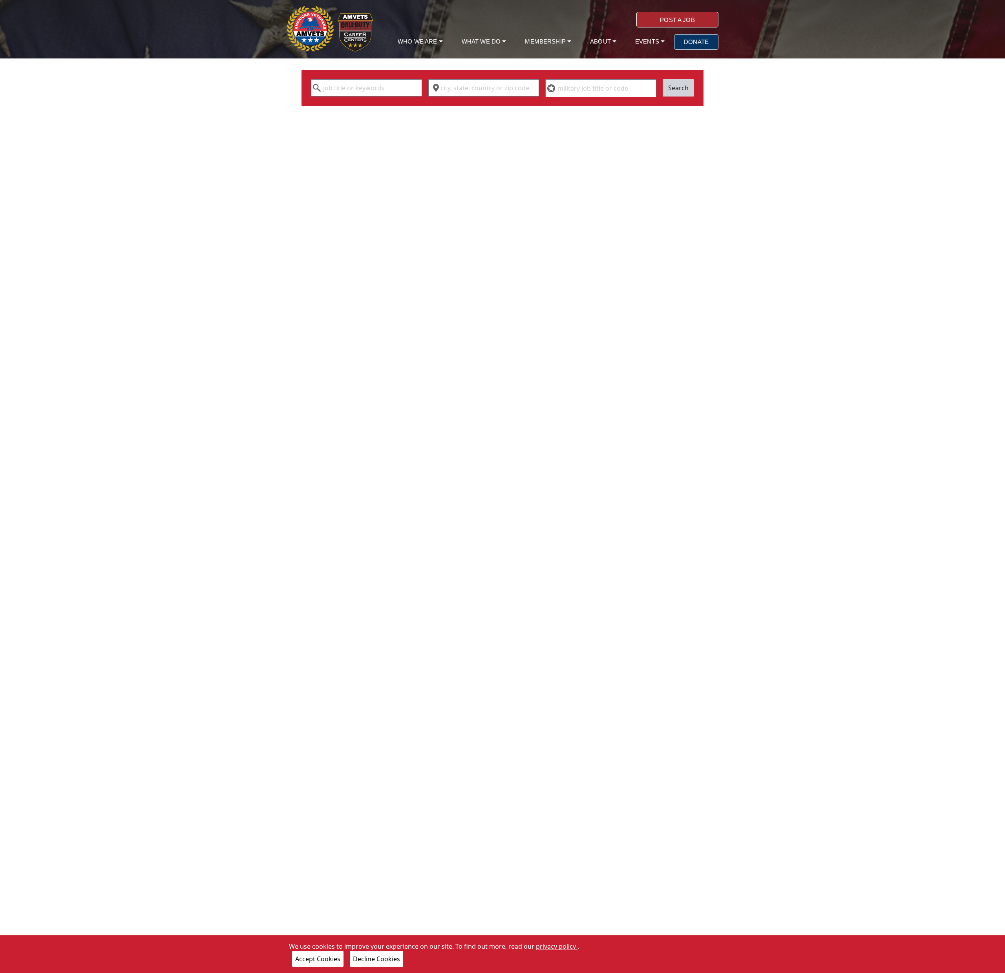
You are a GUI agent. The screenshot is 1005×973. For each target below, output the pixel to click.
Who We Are (418, 41)
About (601, 41)
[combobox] (366, 88)
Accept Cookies (317, 959)
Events (648, 41)
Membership (546, 41)
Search (678, 88)
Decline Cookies (376, 959)
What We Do (482, 41)
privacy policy (556, 946)
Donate (696, 41)
